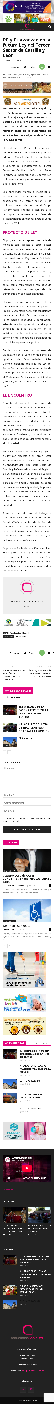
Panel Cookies (27, 1358)
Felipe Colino (8, 929)
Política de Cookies (27, 1355)
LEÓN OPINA (11, 842)
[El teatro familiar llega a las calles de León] (10, 1098)
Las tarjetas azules (16, 926)
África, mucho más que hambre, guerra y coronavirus (39, 673)
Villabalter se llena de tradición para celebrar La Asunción (34, 728)
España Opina (9, 871)
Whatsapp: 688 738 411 (27, 1364)
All (37, 1043)
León (6, 713)
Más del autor (13, 697)
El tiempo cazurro (30, 1108)
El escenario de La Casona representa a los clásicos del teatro (34, 712)
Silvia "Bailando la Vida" (13, 885)
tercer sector (21, 636)
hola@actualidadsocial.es (33, 1370)
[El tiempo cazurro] (10, 1114)
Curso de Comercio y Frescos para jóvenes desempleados (31, 1289)
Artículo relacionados (18, 691)
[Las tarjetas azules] (27, 910)
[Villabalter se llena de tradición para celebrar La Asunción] (10, 727)
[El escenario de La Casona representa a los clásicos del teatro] (10, 710)
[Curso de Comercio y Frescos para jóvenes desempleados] (10, 1290)
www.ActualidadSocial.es (27, 601)
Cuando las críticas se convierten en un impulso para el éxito (27, 879)
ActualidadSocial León (18, 633)
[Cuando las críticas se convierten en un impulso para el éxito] (27, 860)
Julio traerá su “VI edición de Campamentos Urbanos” (14, 675)
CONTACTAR (9, 1189)
